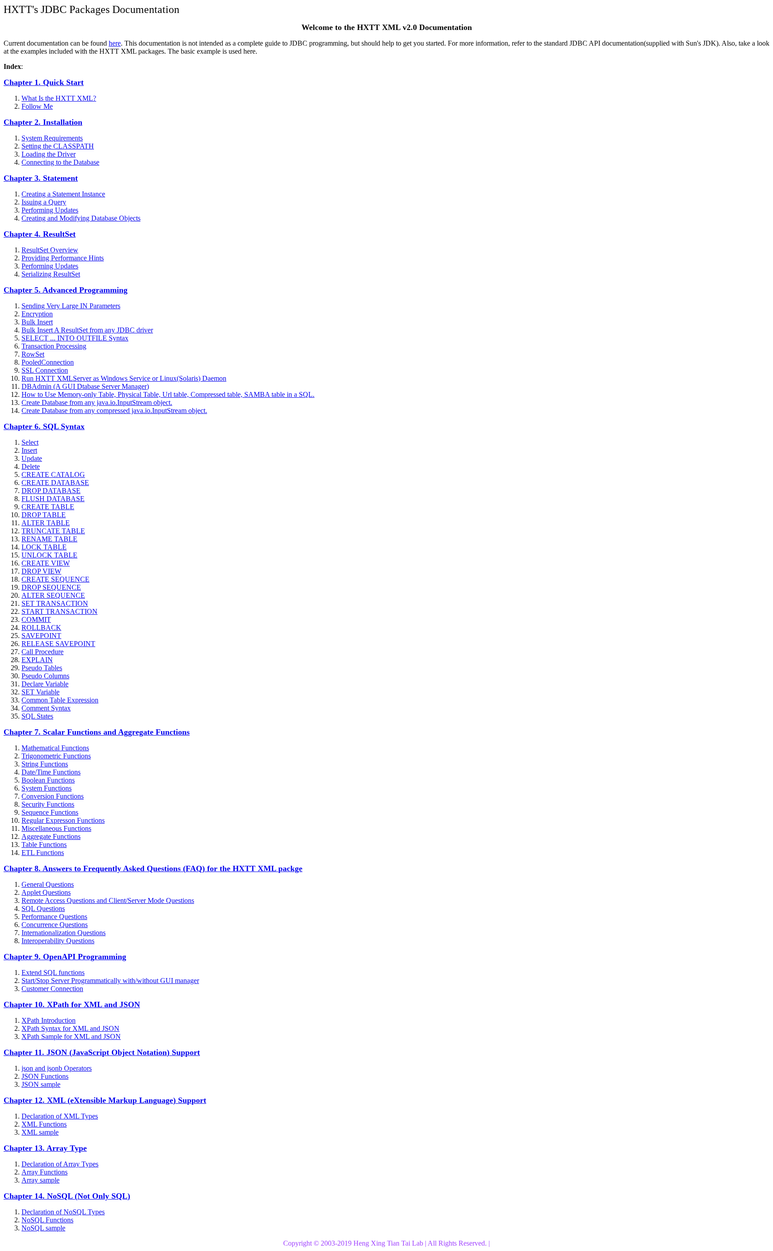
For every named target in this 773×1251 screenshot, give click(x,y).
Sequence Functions (49, 812)
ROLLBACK (41, 627)
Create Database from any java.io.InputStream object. (96, 402)
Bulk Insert (37, 322)
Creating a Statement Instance (63, 194)
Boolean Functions (48, 780)
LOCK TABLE (44, 547)
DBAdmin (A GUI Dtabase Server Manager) (85, 386)
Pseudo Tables (41, 668)
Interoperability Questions (57, 941)
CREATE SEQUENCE (55, 579)
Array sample (40, 1180)
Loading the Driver (48, 154)
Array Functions (44, 1172)
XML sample (40, 1132)
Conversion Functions (52, 796)
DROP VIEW (41, 571)
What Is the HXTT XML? (58, 98)
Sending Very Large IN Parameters (70, 306)
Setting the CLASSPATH (57, 146)
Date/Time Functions (51, 772)
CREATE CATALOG (53, 474)
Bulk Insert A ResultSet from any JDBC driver (87, 330)
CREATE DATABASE (55, 482)
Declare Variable (44, 684)
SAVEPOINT (41, 635)
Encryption (37, 314)
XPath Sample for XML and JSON (71, 1036)
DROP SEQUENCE (51, 587)
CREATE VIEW (45, 563)
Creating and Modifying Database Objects (80, 218)
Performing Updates (49, 210)
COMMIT (36, 619)
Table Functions (44, 844)
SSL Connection (44, 370)
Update (31, 458)
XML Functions (44, 1124)
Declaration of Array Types (59, 1164)
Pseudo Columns (45, 676)
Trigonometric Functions (56, 756)
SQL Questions (43, 908)
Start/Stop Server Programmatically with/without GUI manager (110, 980)
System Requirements (52, 138)
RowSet (32, 354)
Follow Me (37, 106)
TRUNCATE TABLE (53, 531)
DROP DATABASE (51, 490)
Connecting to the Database (60, 162)
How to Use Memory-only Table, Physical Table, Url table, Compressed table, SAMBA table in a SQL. (167, 394)
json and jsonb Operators (56, 1068)
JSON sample (40, 1084)
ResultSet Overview (49, 250)
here (115, 43)
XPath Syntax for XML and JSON (70, 1028)
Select (29, 442)
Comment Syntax (46, 708)
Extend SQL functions (53, 972)
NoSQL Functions (47, 1220)
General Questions (47, 884)
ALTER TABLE (45, 523)
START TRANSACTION (59, 611)
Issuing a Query (43, 202)
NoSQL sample (43, 1228)
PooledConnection (47, 362)
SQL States (37, 716)
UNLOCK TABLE (49, 555)
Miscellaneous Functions (56, 828)
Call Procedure (42, 651)
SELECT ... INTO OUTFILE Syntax (74, 338)
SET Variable (40, 692)
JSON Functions (44, 1076)
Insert (29, 450)
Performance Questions (54, 916)
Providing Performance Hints (62, 258)
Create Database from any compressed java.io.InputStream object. (114, 410)
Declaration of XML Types (59, 1116)
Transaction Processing (53, 346)
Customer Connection (52, 988)
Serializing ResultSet (50, 274)
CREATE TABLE (47, 507)
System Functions (46, 788)
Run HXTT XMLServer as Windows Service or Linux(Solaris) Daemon (123, 378)
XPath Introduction (48, 1020)
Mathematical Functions (55, 748)
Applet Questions (46, 892)
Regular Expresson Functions (63, 820)
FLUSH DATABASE (53, 498)
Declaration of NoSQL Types (63, 1212)
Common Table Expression (59, 700)
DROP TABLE (43, 515)
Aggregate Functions (51, 836)
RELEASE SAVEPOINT (58, 643)
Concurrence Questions (54, 924)
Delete (30, 466)
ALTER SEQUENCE (53, 595)
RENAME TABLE (49, 539)
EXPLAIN (37, 660)
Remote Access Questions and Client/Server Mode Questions (107, 900)
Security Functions (47, 804)
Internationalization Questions (63, 932)
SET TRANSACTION (54, 603)
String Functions (44, 764)
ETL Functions (42, 852)
